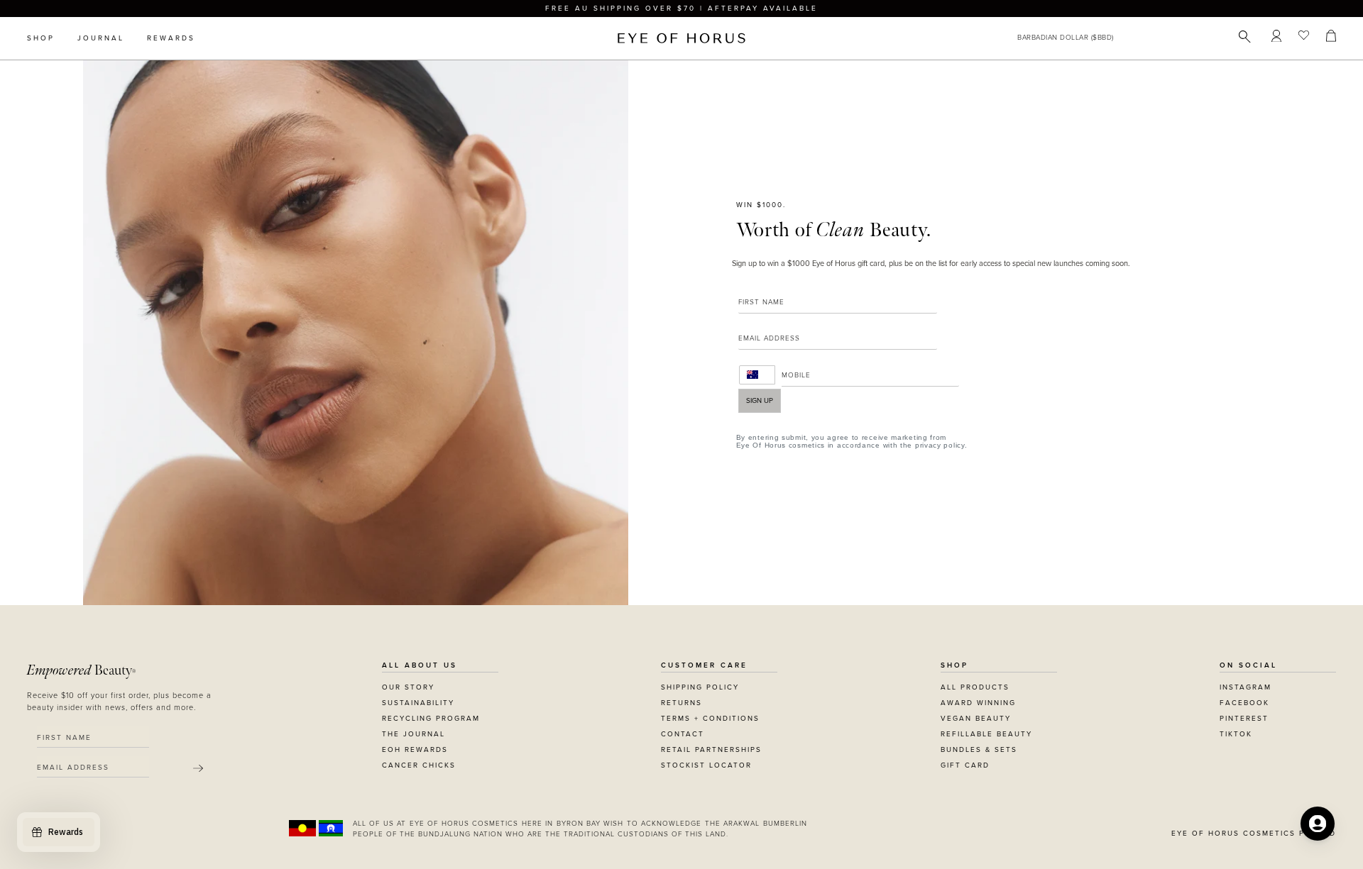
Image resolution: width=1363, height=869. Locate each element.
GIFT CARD (965, 765)
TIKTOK (1236, 734)
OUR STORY (408, 687)
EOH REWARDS (415, 749)
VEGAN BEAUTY (976, 718)
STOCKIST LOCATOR (706, 765)
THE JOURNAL (413, 734)
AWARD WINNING (978, 703)
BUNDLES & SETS (979, 749)
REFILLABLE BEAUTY (986, 734)
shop (41, 38)
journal (100, 38)
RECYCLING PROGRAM (431, 718)
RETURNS (681, 703)
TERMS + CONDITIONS (710, 718)
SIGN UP (759, 401)
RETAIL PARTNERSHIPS (711, 749)
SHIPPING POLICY (700, 687)
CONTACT (682, 734)
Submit (198, 768)
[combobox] (757, 374)
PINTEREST (1244, 718)
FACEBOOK (1244, 703)
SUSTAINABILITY (418, 703)
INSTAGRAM (1245, 687)
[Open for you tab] (1318, 824)
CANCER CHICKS (419, 765)
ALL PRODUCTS (975, 687)
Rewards (171, 38)
